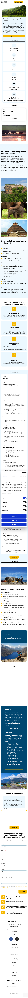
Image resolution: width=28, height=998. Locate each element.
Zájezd (2, 869)
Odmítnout (14, 524)
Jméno (2, 844)
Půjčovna (14, 965)
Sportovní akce (14, 954)
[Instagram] (17, 939)
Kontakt (14, 983)
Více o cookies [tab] (23, 476)
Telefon (3, 863)
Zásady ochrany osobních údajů (14, 986)
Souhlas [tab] (5, 476)
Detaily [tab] (14, 476)
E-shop (14, 962)
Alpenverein (14, 969)
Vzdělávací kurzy (14, 951)
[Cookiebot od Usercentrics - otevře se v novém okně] (21, 472)
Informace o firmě (14, 990)
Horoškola (14, 975)
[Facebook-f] (11, 939)
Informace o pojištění (14, 993)
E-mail (2, 857)
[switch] (25, 502)
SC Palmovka (14, 972)
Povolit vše (14, 516)
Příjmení (3, 850)
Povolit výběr (14, 520)
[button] (26, 2)
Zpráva (2, 875)
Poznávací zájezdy (14, 947)
